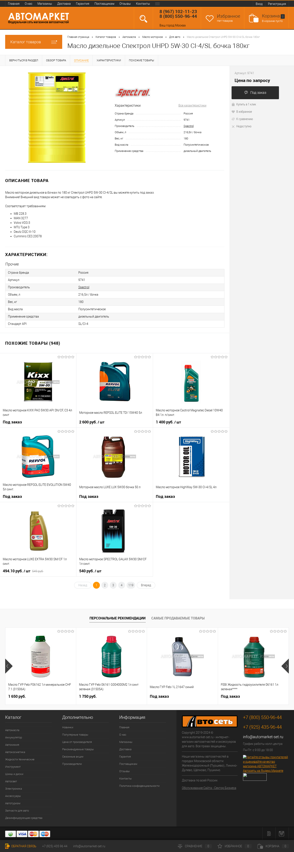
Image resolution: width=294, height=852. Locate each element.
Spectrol (189, 126)
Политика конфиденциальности (139, 785)
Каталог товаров (25, 42)
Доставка (64, 3)
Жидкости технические (19, 759)
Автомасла (12, 730)
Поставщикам (104, 3)
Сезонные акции (72, 756)
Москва (180, 25)
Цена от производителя (77, 742)
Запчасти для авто (17, 810)
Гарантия (82, 3)
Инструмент (13, 766)
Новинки (67, 727)
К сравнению (244, 119)
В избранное (244, 111)
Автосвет (11, 781)
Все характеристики (192, 105)
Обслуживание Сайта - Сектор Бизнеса (209, 788)
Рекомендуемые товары (78, 749)
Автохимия (12, 744)
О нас (28, 3)
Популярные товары (75, 734)
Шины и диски (14, 774)
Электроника (13, 788)
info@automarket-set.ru (263, 737)
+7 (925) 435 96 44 (54, 846)
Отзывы (125, 3)
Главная (14, 3)
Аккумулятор (13, 737)
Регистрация (277, 4)
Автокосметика (15, 752)
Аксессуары (13, 796)
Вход (259, 4)
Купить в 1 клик (246, 104)
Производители (72, 764)
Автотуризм (12, 803)
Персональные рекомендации (117, 618)
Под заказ (258, 93)
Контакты (143, 3)
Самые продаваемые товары (178, 618)
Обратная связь (23, 846)
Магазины (44, 3)
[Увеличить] (57, 118)
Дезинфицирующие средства (23, 818)
